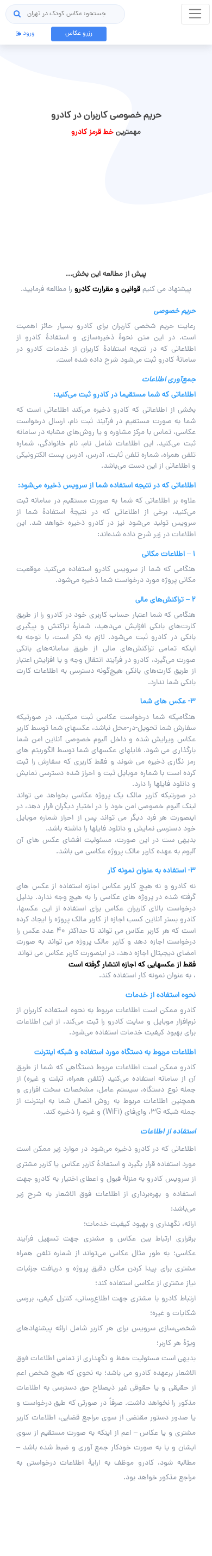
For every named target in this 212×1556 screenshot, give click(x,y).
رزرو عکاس (78, 34)
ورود (28, 34)
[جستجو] (17, 14)
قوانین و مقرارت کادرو (107, 289)
